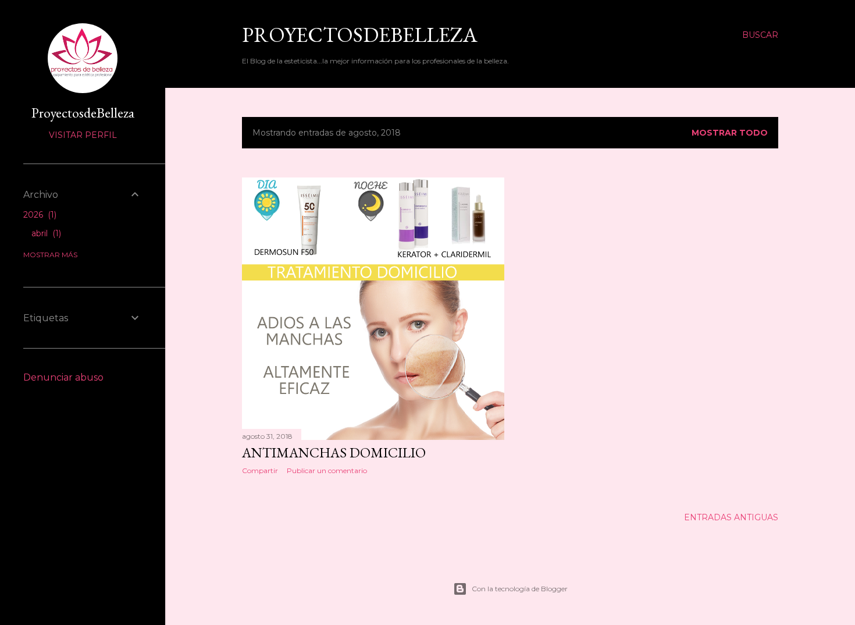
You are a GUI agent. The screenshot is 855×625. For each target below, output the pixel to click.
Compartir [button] (260, 470)
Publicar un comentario (327, 470)
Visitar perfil (83, 135)
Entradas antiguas (731, 517)
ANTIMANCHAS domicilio (334, 452)
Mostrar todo (730, 132)
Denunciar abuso (63, 377)
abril (45, 233)
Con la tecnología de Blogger (520, 588)
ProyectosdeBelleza (360, 34)
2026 (38, 214)
